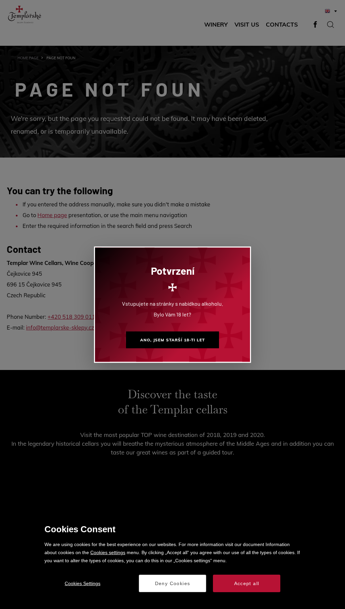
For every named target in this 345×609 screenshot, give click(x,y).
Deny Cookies (172, 583)
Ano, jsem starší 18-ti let (172, 339)
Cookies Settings (82, 583)
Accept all (246, 583)
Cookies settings (107, 552)
